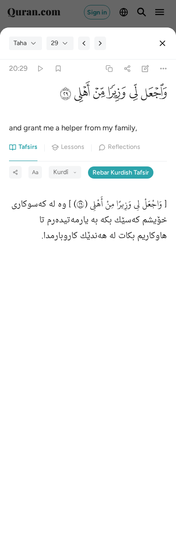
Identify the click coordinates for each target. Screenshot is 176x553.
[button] (152, 95)
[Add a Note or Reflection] (145, 69)
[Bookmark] (58, 69)
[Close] (162, 43)
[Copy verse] (109, 69)
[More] (163, 69)
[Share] (127, 69)
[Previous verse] (84, 43)
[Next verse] (100, 43)
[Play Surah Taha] (40, 69)
